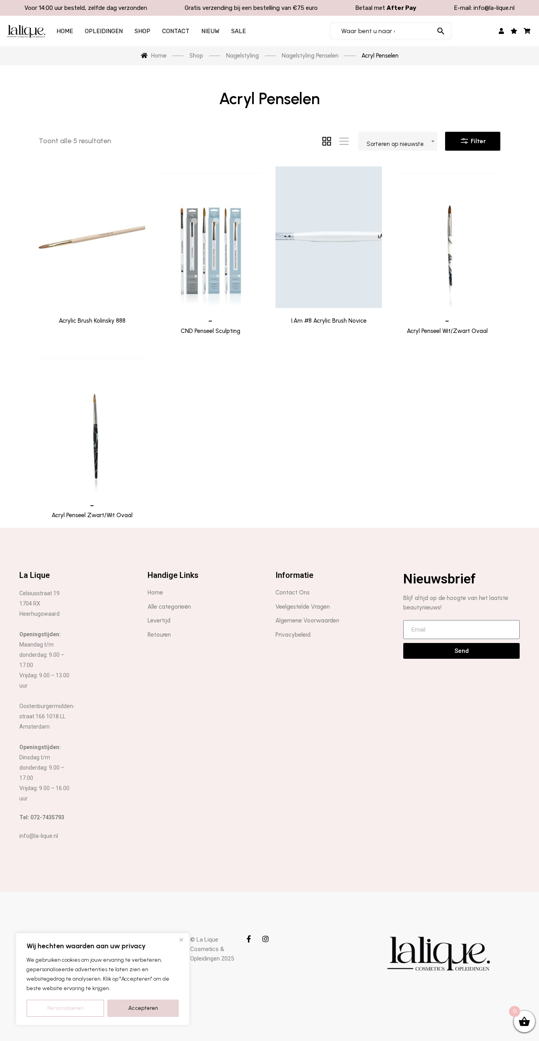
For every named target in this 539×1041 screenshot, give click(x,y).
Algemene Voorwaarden (307, 620)
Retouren (159, 634)
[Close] (181, 939)
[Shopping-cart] (527, 31)
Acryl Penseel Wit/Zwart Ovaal (447, 331)
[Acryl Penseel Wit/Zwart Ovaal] (447, 237)
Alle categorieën (169, 606)
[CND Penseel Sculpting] (210, 237)
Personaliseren (65, 1008)
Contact (175, 31)
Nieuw (210, 31)
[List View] (344, 141)
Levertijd (159, 620)
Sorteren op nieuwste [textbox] (395, 144)
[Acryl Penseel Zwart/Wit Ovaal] (92, 422)
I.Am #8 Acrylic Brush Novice (329, 320)
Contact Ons (292, 592)
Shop (142, 31)
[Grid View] (326, 141)
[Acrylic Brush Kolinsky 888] (92, 237)
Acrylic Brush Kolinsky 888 (92, 320)
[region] (102, 979)
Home (64, 31)
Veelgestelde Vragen (302, 606)
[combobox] (397, 141)
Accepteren (143, 1008)
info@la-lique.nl (494, 7)
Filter (477, 141)
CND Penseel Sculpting (210, 331)
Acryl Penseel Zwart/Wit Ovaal (92, 515)
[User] (501, 31)
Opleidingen (104, 31)
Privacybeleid (293, 634)
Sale (238, 31)
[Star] (513, 31)
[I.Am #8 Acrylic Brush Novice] (328, 237)
